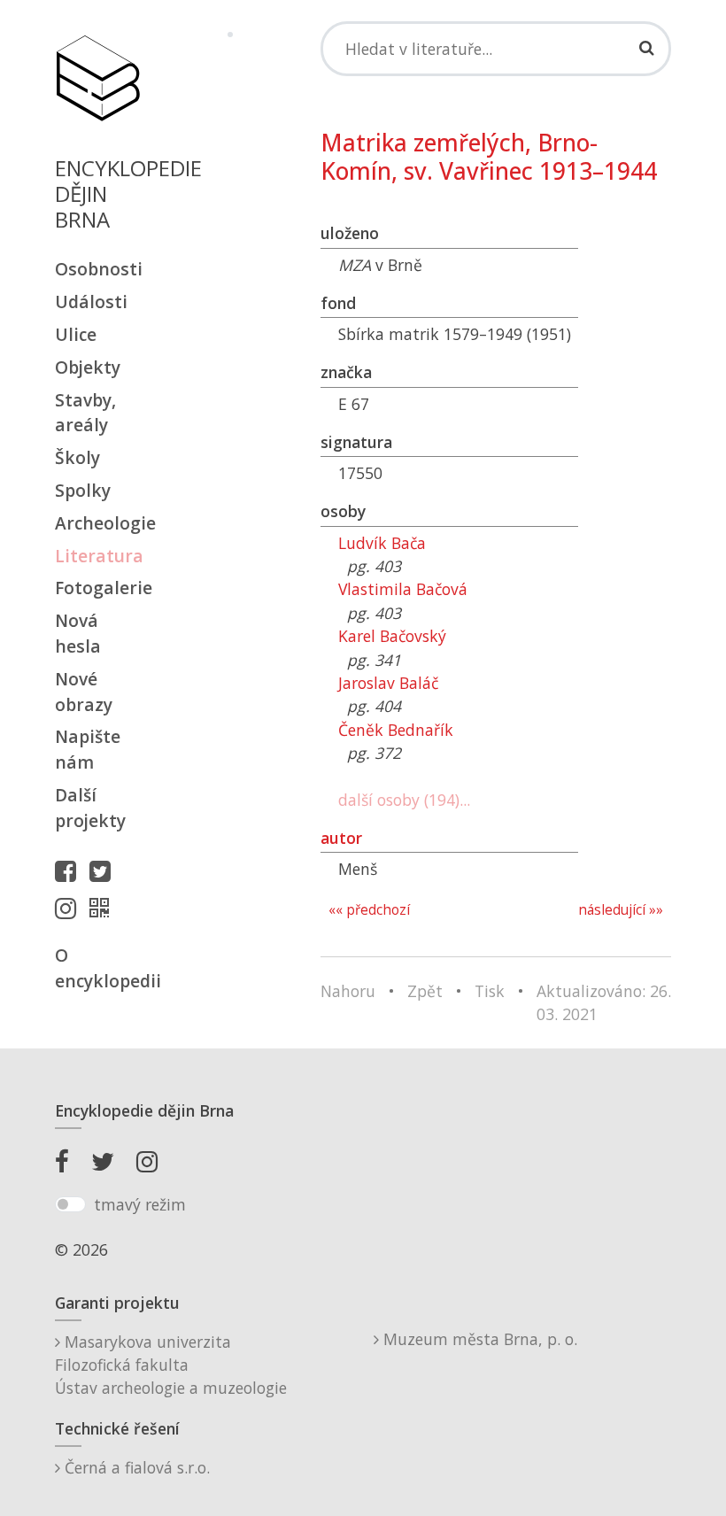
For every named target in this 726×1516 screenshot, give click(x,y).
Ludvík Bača (382, 542)
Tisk (490, 991)
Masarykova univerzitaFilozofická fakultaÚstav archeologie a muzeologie (171, 1365)
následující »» (620, 910)
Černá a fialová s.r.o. (135, 1467)
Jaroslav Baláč (388, 682)
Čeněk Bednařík (395, 729)
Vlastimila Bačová (402, 588)
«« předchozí (369, 910)
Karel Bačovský (392, 635)
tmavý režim (140, 1204)
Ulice (76, 334)
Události (91, 301)
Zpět (425, 991)
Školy (77, 457)
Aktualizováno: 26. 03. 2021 (604, 1002)
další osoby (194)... (404, 799)
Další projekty (90, 807)
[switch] (70, 1204)
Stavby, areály (85, 412)
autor (341, 837)
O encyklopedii (97, 968)
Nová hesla (78, 633)
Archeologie (97, 523)
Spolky (83, 490)
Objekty (87, 367)
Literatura (97, 556)
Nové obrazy (83, 691)
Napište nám (87, 749)
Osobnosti (97, 269)
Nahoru (348, 991)
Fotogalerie (97, 587)
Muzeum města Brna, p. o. (478, 1339)
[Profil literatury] (103, 907)
